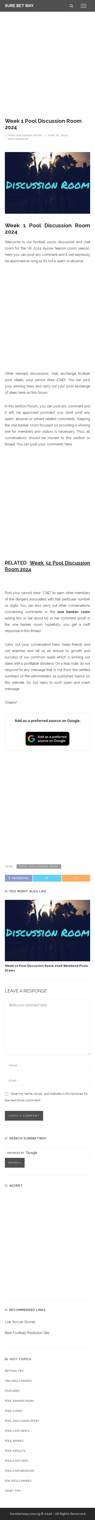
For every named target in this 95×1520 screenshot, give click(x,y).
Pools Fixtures (16, 1460)
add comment (18, 138)
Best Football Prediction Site (27, 1333)
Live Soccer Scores (20, 1322)
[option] (47, 936)
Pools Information (19, 1470)
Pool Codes (13, 1411)
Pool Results (15, 1451)
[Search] (71, 6)
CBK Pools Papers (18, 1381)
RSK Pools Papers (18, 1480)
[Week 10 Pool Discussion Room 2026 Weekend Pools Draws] (47, 931)
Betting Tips (14, 1371)
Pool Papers (14, 1441)
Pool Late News (17, 1431)
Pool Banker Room (19, 1401)
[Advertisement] (47, 61)
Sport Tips (12, 1490)
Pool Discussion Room (25, 135)
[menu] (83, 6)
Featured (12, 1391)
